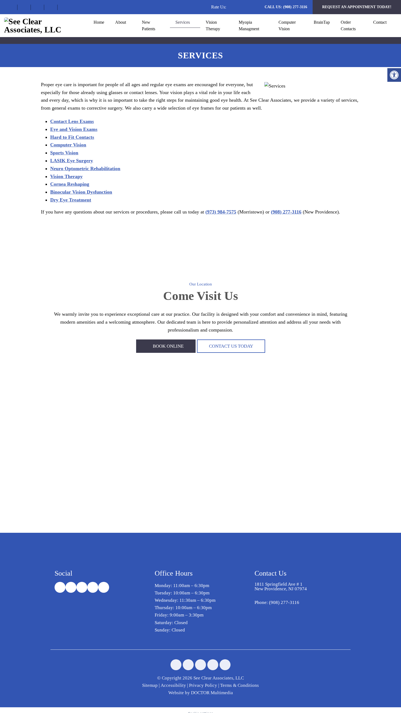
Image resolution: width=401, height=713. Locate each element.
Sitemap (150, 685)
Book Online (168, 346)
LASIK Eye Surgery (71, 160)
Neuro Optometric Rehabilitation (85, 168)
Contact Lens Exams (72, 121)
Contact (380, 22)
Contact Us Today (231, 346)
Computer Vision (287, 25)
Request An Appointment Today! (356, 7)
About (120, 22)
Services (182, 22)
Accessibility (173, 685)
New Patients (148, 25)
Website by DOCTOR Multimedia (200, 692)
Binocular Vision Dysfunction (81, 192)
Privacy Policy (203, 685)
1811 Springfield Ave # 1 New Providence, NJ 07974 (281, 586)
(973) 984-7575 (220, 212)
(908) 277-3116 (295, 7)
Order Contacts (348, 25)
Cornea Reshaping (69, 184)
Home (99, 22)
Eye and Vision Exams (73, 129)
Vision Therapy (213, 25)
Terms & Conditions (239, 685)
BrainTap (322, 22)
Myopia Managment (249, 25)
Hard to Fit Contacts (72, 137)
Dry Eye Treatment (70, 200)
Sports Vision (64, 152)
